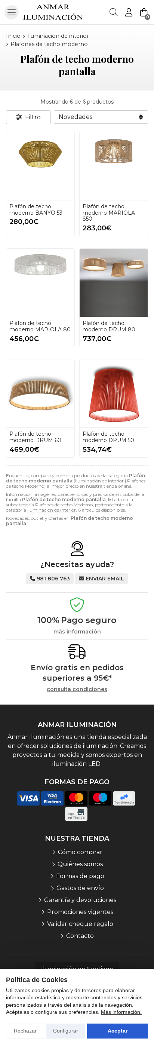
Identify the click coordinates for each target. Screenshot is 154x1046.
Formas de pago (80, 876)
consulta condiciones (77, 689)
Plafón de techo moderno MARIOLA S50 (109, 213)
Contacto (80, 935)
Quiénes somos (80, 864)
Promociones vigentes (80, 911)
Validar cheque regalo (80, 923)
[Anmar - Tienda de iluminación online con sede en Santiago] (53, 12)
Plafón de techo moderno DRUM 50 (108, 437)
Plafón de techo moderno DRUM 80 (109, 326)
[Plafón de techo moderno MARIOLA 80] (40, 283)
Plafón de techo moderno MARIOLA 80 (40, 326)
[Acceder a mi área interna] (129, 12)
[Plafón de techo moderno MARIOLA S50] (114, 166)
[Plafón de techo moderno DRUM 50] (114, 393)
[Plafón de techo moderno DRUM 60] (40, 393)
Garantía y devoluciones (80, 900)
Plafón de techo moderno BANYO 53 (35, 209)
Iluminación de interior (51, 510)
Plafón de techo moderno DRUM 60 (35, 437)
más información (77, 632)
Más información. (121, 1012)
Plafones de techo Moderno (64, 504)
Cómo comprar (80, 852)
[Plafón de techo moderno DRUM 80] (114, 283)
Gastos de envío (80, 888)
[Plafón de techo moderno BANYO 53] (40, 166)
